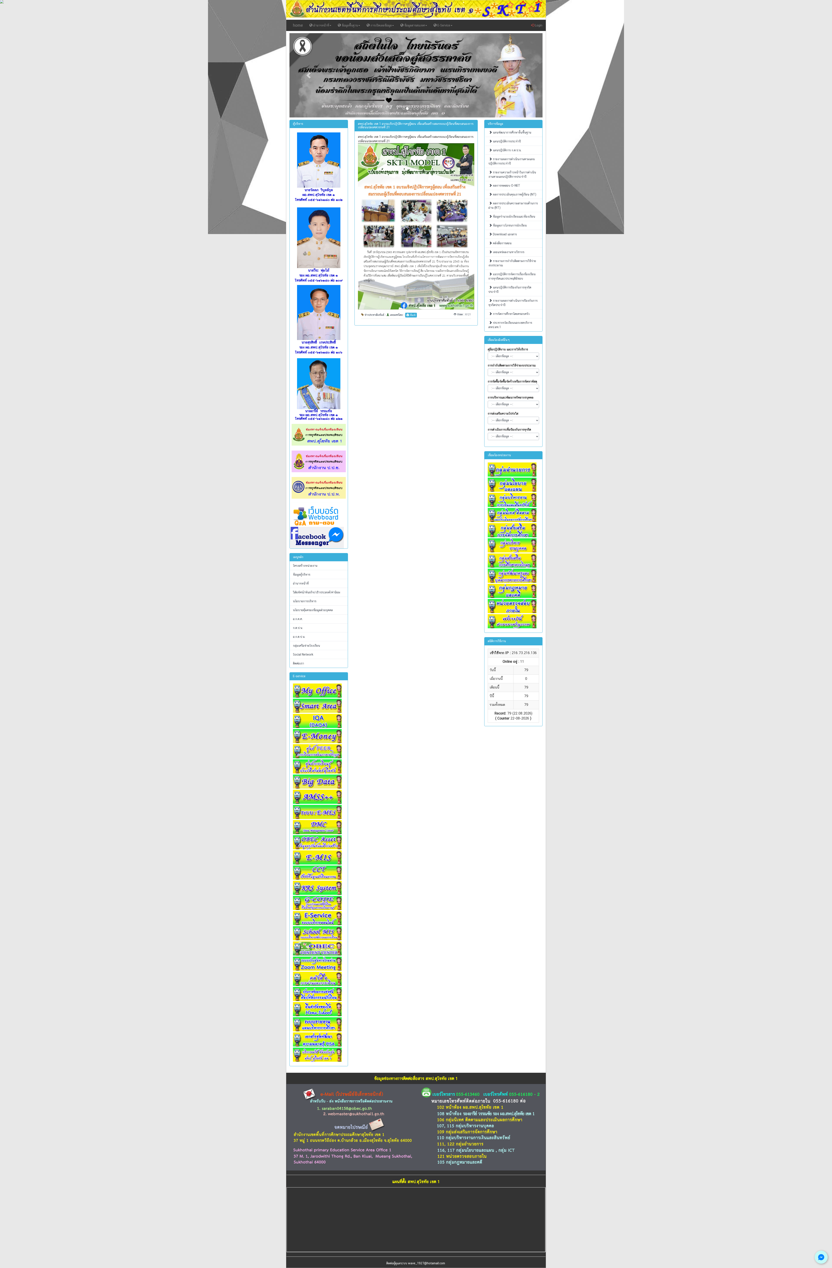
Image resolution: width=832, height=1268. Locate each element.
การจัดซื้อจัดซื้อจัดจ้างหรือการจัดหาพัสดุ (512, 381)
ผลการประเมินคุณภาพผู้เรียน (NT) (514, 194)
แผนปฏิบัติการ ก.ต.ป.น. (507, 150)
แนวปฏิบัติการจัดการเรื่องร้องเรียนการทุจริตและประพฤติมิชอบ (512, 276)
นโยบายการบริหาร (304, 601)
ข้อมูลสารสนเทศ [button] (414, 25)
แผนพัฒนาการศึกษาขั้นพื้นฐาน (511, 132)
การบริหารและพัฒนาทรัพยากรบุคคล (510, 397)
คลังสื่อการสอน (502, 243)
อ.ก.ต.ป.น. (299, 636)
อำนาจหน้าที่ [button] (320, 25)
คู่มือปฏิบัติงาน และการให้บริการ (508, 349)
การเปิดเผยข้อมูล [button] (381, 25)
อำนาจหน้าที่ (301, 583)
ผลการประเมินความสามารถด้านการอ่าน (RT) (513, 205)
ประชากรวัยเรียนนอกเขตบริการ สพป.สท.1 (510, 325)
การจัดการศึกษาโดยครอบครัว (511, 314)
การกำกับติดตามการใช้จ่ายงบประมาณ (512, 365)
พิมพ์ (412, 315)
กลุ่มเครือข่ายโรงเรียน (306, 645)
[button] (308, 75)
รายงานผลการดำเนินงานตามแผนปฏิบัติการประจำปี (511, 161)
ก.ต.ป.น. (298, 628)
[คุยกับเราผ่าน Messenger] (821, 1257)
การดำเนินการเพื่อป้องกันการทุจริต (509, 429)
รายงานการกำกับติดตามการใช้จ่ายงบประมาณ (512, 263)
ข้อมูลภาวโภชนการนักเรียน (509, 225)
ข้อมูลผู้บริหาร (301, 574)
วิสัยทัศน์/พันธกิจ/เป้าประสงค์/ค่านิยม (316, 592)
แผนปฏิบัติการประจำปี (506, 141)
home (298, 25)
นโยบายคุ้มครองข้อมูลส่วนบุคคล (313, 610)
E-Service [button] (443, 25)
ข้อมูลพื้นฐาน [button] (349, 25)
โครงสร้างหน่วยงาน (305, 565)
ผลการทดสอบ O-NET (506, 185)
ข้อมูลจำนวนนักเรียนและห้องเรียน (513, 216)
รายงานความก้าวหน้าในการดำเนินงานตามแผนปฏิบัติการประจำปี (512, 174)
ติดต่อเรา (298, 663)
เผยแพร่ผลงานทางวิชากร (508, 252)
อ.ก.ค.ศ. (298, 619)
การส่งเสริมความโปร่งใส (503, 413)
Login (538, 25)
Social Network (303, 654)
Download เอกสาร (504, 234)
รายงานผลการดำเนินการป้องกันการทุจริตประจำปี (513, 303)
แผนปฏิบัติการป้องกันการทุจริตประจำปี (509, 289)
